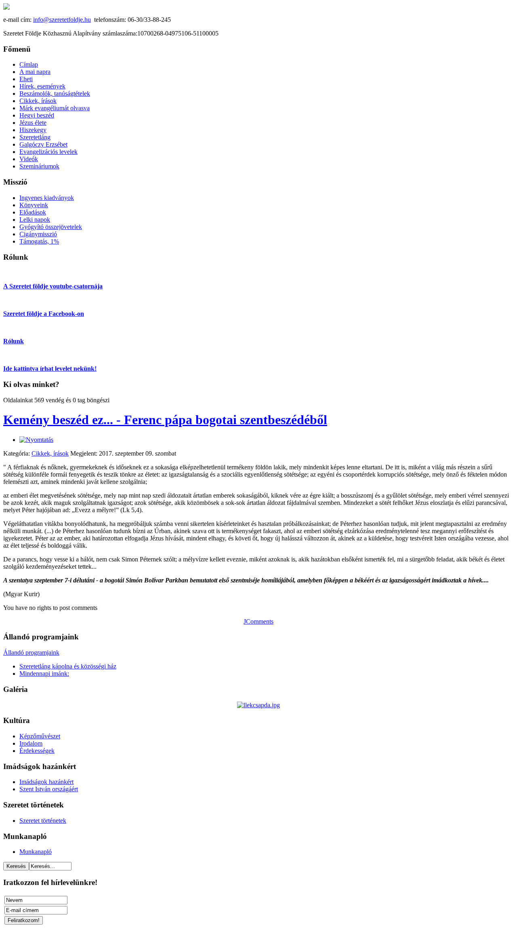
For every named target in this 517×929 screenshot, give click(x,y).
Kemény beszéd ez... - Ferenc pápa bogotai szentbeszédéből (165, 419)
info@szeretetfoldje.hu (62, 19)
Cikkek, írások (50, 453)
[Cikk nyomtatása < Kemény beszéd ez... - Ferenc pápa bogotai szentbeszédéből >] (36, 439)
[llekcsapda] (258, 705)
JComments (258, 621)
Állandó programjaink (31, 652)
